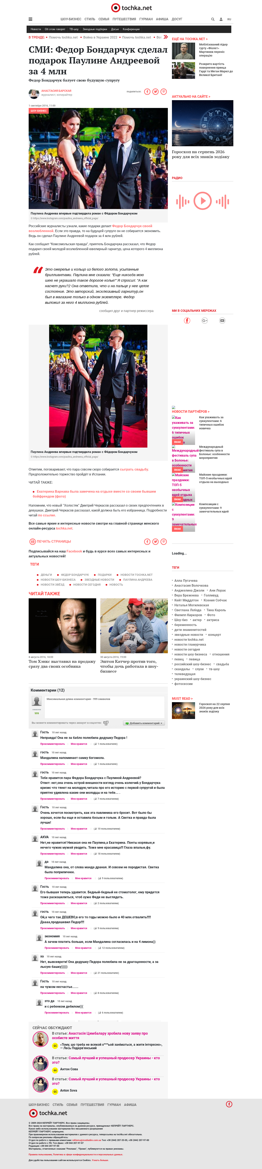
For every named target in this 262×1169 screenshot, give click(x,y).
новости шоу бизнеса (190, 654)
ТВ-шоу (74, 29)
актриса (213, 620)
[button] (221, 19)
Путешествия (124, 19)
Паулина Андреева (137, 579)
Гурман (146, 19)
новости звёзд (52, 584)
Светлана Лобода (187, 610)
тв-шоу (214, 669)
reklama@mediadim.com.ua (86, 1140)
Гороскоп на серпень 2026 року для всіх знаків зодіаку (200, 154)
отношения (220, 654)
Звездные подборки (95, 29)
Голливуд (211, 595)
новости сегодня (87, 584)
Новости (36, 29)
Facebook (74, 551)
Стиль (90, 19)
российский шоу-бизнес (192, 664)
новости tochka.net (137, 574)
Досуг (177, 19)
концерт (214, 635)
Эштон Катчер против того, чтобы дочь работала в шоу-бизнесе (129, 666)
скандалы (182, 669)
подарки (105, 574)
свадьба (222, 664)
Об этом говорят (55, 29)
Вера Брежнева (186, 595)
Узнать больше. (100, 1160)
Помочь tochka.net (63, 37)
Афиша (162, 19)
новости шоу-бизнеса (58, 579)
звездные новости (99, 579)
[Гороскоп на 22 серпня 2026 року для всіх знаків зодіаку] (183, 710)
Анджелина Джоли (189, 590)
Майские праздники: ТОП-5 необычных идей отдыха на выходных (215, 478)
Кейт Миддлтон (186, 600)
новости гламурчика (190, 644)
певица (194, 659)
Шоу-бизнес (71, 19)
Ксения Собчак (215, 600)
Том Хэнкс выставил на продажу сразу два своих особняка (62, 664)
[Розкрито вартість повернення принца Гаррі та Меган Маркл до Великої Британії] (183, 70)
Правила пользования (40, 1154)
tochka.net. (64, 528)
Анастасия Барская (56, 90)
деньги (46, 574)
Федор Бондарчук (75, 574)
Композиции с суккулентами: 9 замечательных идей (214, 507)
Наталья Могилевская (191, 605)
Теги (176, 567)
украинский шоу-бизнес (192, 679)
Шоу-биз (180, 620)
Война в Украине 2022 (100, 37)
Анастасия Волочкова (191, 585)
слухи (199, 669)
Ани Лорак (217, 590)
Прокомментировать (52, 744)
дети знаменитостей (190, 630)
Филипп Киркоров (188, 615)
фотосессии (183, 684)
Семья (103, 19)
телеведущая (184, 674)
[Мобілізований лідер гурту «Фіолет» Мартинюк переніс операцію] (183, 51)
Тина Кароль (216, 610)
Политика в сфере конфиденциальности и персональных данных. (88, 1154)
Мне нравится (79, 744)
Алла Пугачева (186, 581)
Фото (211, 615)
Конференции (131, 29)
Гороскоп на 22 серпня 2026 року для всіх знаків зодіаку (214, 707)
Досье (115, 29)
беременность (185, 625)
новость (116, 584)
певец (179, 659)
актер (197, 620)
